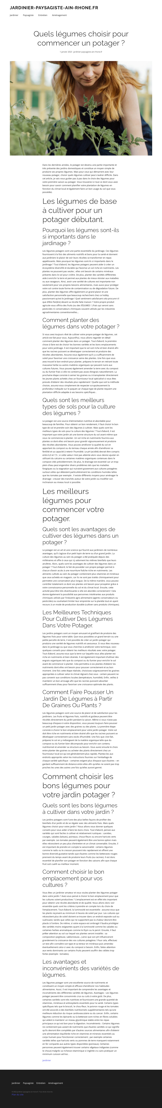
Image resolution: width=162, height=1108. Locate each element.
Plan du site (17, 1094)
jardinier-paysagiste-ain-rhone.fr (54, 7)
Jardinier (46, 1060)
